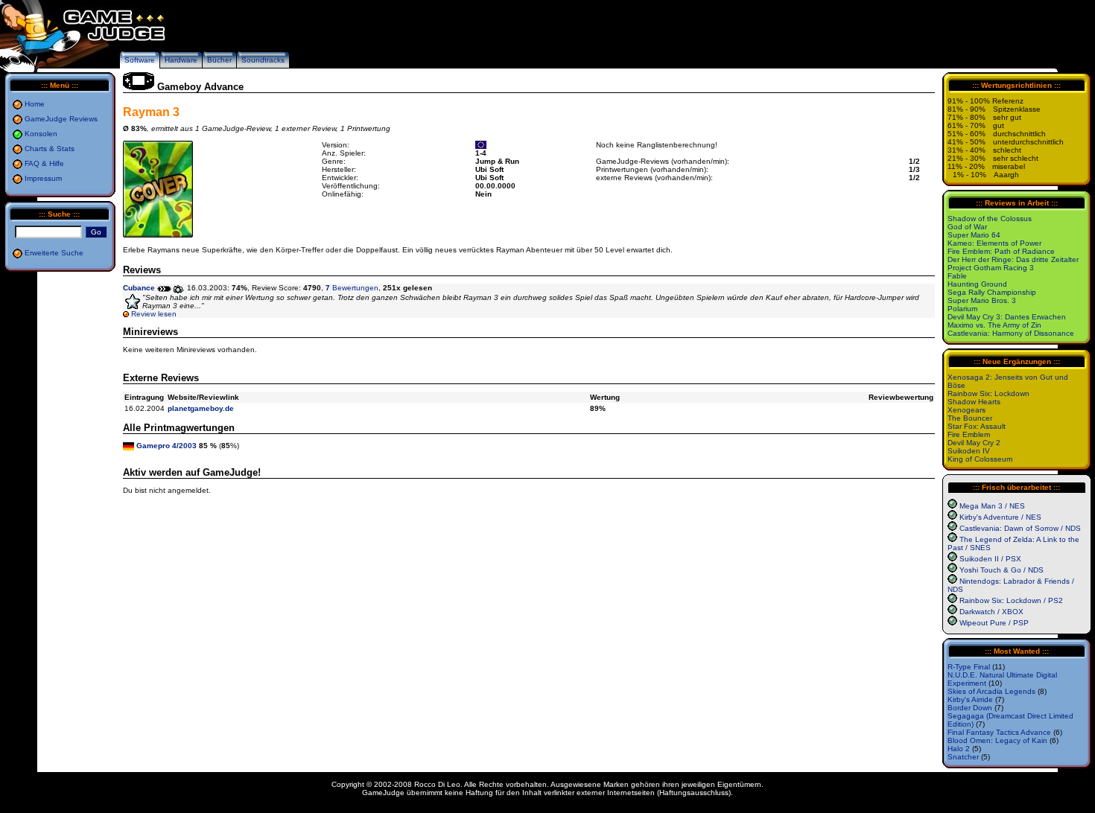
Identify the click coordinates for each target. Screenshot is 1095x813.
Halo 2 (959, 749)
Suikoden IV (969, 451)
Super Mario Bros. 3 (982, 300)
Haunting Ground (977, 284)
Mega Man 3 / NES (992, 506)
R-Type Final (969, 667)
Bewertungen (352, 288)
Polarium (962, 309)
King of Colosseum (980, 459)
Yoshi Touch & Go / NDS (1001, 570)
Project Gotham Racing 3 (991, 268)
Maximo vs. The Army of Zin (994, 325)
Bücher (219, 60)
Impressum (43, 178)
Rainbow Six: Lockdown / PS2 (1011, 600)
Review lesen (154, 314)
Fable (957, 276)
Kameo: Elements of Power (994, 243)
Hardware (181, 60)
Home (35, 104)
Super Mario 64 (974, 235)
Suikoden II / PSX (990, 559)
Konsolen (41, 134)
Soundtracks (263, 60)
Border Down (970, 708)
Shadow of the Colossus (990, 218)
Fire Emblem (969, 434)
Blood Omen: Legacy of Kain (997, 740)
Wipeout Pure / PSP (994, 623)
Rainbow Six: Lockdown (988, 393)
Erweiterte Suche (54, 253)
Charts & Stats (49, 148)
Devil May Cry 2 (974, 443)
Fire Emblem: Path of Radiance (1001, 251)
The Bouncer (970, 418)
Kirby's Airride (970, 699)
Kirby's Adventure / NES (1000, 517)
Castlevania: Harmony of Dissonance (1011, 333)
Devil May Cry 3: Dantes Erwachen (1007, 317)
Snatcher (963, 757)
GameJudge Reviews (61, 119)
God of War (967, 227)
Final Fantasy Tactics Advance (999, 732)
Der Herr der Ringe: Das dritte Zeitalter (1013, 259)
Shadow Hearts (974, 402)
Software (139, 60)
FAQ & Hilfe (44, 163)
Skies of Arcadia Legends (991, 691)
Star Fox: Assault (977, 426)
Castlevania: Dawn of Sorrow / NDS (1020, 528)
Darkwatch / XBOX (991, 612)
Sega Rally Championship (992, 292)
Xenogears (967, 410)
